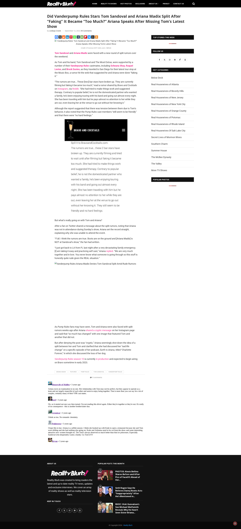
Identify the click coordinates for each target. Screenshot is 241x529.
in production (102, 359)
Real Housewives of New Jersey (167, 97)
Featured (73, 372)
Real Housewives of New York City (168, 104)
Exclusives (140, 4)
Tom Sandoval (99, 372)
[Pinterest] (71, 37)
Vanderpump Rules (115, 372)
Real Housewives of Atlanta (165, 84)
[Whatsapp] (74, 37)
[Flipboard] (85, 37)
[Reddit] (63, 37)
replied (109, 251)
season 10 (69, 359)
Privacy (166, 4)
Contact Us (178, 4)
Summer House (159, 150)
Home (94, 4)
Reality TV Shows (109, 4)
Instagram (63, 88)
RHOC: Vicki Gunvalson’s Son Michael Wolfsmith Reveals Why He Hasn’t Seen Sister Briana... (127, 508)
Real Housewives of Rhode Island (167, 124)
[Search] (192, 3)
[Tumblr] (78, 37)
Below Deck (157, 77)
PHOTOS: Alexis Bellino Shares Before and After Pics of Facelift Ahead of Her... (127, 475)
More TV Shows (159, 170)
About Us (153, 4)
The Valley (156, 163)
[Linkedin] (67, 37)
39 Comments (86, 31)
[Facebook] (56, 37)
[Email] (81, 37)
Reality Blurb (127, 525)
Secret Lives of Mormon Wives (166, 137)
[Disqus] (96, 411)
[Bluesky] (89, 37)
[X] (60, 37)
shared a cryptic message (98, 330)
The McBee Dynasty (161, 157)
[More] (96, 37)
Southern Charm (159, 144)
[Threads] (92, 37)
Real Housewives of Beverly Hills (167, 91)
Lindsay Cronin (55, 31)
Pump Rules (85, 372)
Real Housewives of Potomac (165, 117)
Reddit (75, 88)
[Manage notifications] (235, 523)
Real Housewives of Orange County (168, 110)
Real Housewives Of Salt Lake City (168, 130)
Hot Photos (126, 4)
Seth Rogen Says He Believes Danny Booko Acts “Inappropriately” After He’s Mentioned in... (128, 492)
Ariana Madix (61, 372)
